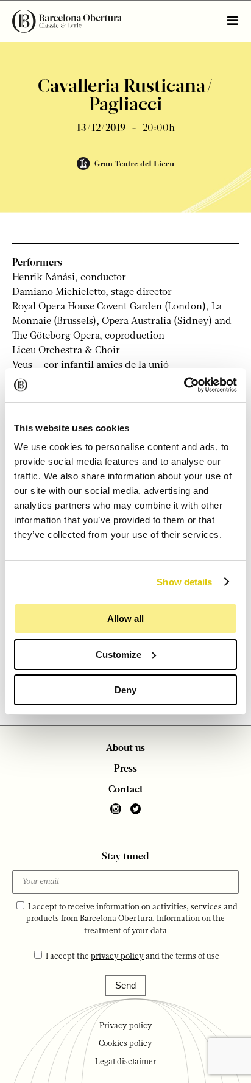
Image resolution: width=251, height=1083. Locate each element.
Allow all (125, 618)
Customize (118, 654)
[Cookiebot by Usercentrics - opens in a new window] (183, 385)
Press (125, 769)
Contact (125, 790)
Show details (184, 582)
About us (125, 748)
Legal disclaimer (126, 1062)
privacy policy (117, 957)
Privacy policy (125, 1026)
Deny (125, 690)
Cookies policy (125, 1044)
